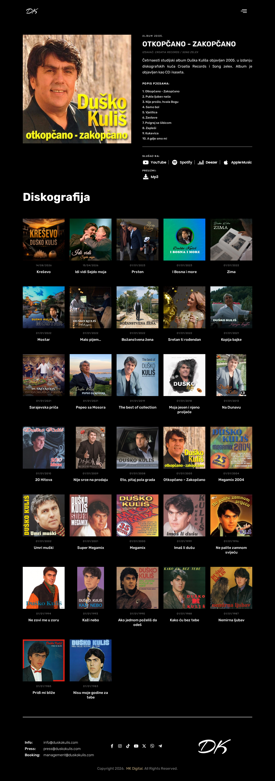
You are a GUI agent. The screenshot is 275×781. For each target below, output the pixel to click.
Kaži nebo (90, 620)
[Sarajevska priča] (44, 375)
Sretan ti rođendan (184, 339)
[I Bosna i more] (184, 240)
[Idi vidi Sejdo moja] (91, 240)
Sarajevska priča (43, 407)
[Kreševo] (44, 240)
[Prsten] (137, 240)
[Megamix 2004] (231, 448)
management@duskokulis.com (68, 755)
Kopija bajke (231, 339)
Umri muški (44, 547)
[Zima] (231, 240)
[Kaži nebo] (91, 588)
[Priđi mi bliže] (44, 660)
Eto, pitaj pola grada (137, 480)
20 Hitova (43, 480)
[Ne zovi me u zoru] (44, 588)
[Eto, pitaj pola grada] (137, 448)
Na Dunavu (231, 407)
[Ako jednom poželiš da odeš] (137, 588)
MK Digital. (135, 768)
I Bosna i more (184, 272)
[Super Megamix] (91, 515)
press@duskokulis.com (62, 749)
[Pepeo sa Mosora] (91, 375)
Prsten (138, 272)
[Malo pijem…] (91, 307)
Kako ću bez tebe (184, 620)
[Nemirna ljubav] (231, 588)
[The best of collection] (137, 375)
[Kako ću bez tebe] (184, 588)
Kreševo (44, 272)
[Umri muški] (44, 515)
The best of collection (137, 407)
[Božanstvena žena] (137, 307)
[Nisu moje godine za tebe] (91, 660)
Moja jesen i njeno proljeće (184, 409)
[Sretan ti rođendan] (184, 307)
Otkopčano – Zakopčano (184, 480)
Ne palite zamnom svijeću (231, 550)
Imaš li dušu (184, 547)
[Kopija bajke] (231, 307)
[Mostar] (44, 307)
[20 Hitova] (44, 448)
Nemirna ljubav (231, 620)
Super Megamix (90, 547)
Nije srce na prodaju (90, 480)
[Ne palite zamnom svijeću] (231, 515)
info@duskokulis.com (60, 742)
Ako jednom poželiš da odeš (137, 622)
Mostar (43, 339)
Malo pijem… (90, 339)
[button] (243, 11)
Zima (231, 272)
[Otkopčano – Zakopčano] (184, 448)
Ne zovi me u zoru (43, 620)
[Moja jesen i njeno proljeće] (184, 375)
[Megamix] (137, 515)
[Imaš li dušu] (184, 515)
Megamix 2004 (231, 480)
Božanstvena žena (137, 339)
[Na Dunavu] (231, 375)
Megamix (137, 547)
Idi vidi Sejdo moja (90, 272)
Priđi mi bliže (44, 692)
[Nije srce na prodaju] (91, 448)
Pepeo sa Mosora (90, 407)
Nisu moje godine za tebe (90, 695)
